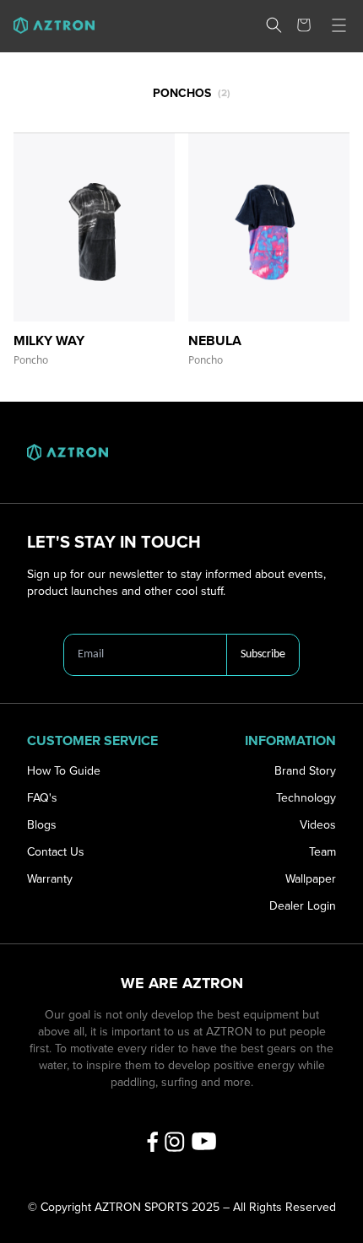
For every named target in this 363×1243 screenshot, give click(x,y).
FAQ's (42, 798)
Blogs (42, 825)
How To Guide (63, 771)
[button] (274, 25)
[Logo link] (47, 25)
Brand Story (305, 771)
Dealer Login (302, 906)
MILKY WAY (49, 340)
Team (322, 852)
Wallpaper (310, 879)
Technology (306, 798)
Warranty (50, 879)
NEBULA (214, 340)
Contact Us (55, 852)
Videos (318, 825)
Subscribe (263, 654)
